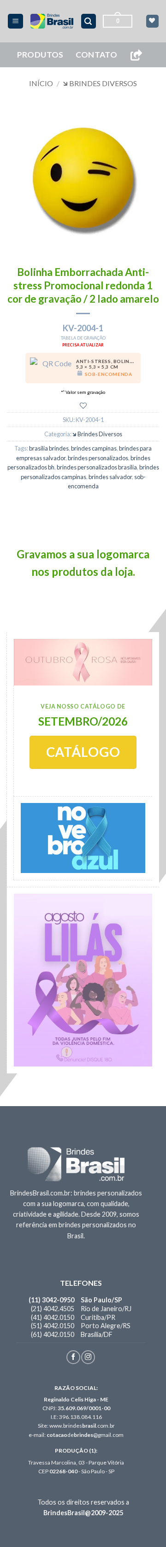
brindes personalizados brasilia (97, 467)
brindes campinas (94, 448)
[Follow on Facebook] (73, 1357)
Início (41, 83)
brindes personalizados (98, 458)
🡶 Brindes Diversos (100, 83)
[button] (15, 21)
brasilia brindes (49, 448)
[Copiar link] (136, 55)
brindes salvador (110, 477)
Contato (96, 54)
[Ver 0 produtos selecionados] (152, 21)
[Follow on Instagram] (88, 1357)
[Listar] (83, 405)
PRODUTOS (40, 54)
